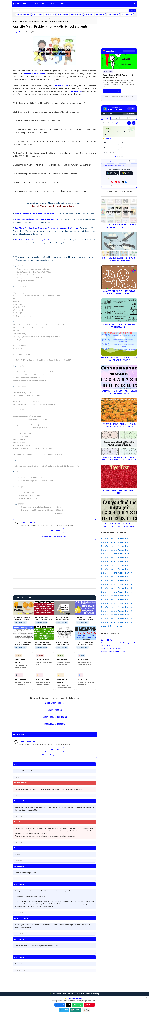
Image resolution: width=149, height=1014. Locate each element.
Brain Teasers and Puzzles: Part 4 (116, 550)
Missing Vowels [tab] (107, 118)
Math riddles (76, 91)
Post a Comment (54, 531)
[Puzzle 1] (115, 156)
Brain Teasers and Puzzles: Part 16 (116, 596)
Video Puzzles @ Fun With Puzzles (113, 651)
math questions (61, 85)
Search (132, 10)
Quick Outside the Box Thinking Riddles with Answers (39, 240)
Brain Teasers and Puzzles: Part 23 (116, 622)
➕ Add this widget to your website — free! (115, 165)
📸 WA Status (75, 1010)
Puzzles (25, 4)
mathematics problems (34, 74)
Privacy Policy (106, 646)
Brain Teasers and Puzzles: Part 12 (116, 580)
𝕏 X (69, 1005)
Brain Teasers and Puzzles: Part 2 (116, 542)
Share (132, 161)
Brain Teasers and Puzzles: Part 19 (116, 607)
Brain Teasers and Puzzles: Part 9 (116, 569)
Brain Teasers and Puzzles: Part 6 (116, 557)
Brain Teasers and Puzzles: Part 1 (116, 538)
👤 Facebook (60, 1005)
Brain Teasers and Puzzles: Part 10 (116, 573)
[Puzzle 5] (122, 156)
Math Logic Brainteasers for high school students (36, 219)
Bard (105, 143)
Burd (122, 148)
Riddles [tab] (123, 118)
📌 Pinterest (89, 1005)
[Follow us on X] (123, 182)
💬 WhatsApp (77, 1005)
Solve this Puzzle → (112, 91)
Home (17, 4)
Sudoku (35, 4)
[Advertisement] (54, 558)
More (63, 4)
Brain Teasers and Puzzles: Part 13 (116, 584)
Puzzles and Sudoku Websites (111, 648)
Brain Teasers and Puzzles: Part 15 (116, 592)
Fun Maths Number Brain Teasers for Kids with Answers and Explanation (46, 228)
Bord (105, 148)
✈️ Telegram (64, 1010)
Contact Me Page (107, 640)
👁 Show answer (109, 152)
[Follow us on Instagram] (119, 182)
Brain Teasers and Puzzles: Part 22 (116, 618)
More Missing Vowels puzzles (110, 161)
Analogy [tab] (115, 118)
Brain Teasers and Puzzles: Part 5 (116, 554)
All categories (122, 161)
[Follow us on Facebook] (126, 182)
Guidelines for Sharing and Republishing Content (118, 643)
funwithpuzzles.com (122, 186)
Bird (122, 143)
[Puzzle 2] (117, 156)
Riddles (54, 4)
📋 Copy (86, 1010)
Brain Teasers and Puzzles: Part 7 (116, 561)
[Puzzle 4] (121, 156)
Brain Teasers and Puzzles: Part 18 (116, 603)
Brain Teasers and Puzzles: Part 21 (116, 615)
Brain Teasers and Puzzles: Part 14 (116, 588)
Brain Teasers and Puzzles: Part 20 (116, 611)
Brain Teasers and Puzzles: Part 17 (116, 599)
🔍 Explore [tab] (132, 118)
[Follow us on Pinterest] (112, 182)
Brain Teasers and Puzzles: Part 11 (116, 577)
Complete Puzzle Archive (112, 626)
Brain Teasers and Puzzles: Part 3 (116, 546)
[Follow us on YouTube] (116, 182)
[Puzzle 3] (119, 156)
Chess (45, 4)
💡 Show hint (107, 138)
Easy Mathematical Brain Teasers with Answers (35, 213)
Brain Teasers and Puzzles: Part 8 (116, 565)
